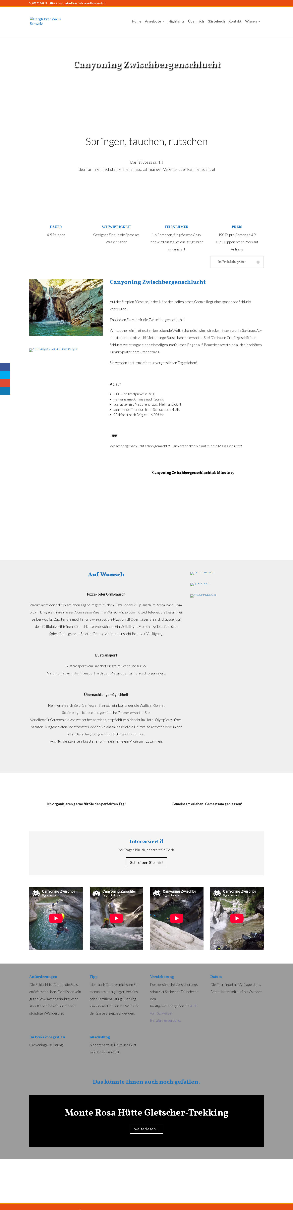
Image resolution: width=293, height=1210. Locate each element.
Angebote (153, 21)
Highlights (177, 21)
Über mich (196, 21)
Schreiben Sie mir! (146, 862)
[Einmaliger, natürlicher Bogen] (66, 350)
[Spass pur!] (227, 584)
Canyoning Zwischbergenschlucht (146, 65)
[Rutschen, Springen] (66, 307)
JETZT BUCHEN (146, 80)
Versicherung (162, 976)
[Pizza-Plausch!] (227, 596)
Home (136, 21)
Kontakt (235, 21)
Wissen (251, 21)
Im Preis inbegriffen (47, 1037)
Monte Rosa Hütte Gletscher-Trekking (146, 1113)
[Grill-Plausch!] (227, 573)
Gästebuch (216, 21)
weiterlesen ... (146, 1128)
